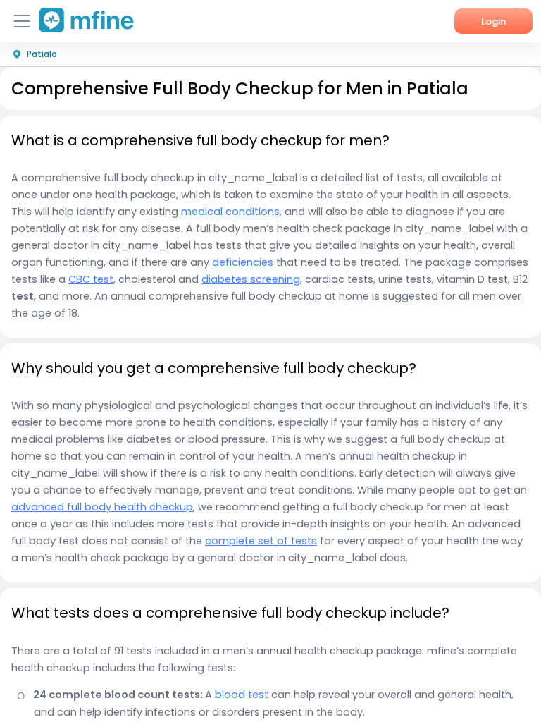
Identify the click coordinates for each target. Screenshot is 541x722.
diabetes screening (250, 279)
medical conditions (230, 211)
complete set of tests (261, 541)
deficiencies (242, 262)
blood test (241, 694)
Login (493, 21)
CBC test (90, 279)
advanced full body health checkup (102, 507)
